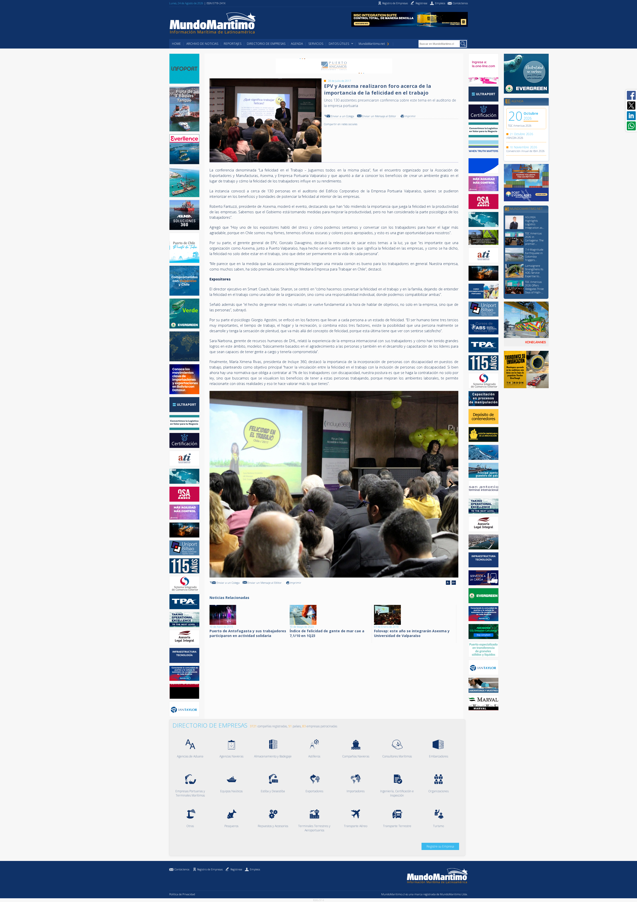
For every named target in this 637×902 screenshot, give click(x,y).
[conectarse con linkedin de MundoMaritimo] (631, 115)
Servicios (315, 44)
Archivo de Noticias (202, 44)
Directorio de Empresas (266, 44)
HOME (176, 44)
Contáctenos (181, 869)
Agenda (297, 44)
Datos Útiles (339, 44)
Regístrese (236, 869)
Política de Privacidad (182, 894)
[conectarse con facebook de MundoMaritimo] (631, 95)
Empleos (255, 869)
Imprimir (410, 116)
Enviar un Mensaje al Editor (379, 116)
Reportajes (232, 44)
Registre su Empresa (440, 846)
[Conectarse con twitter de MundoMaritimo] (631, 105)
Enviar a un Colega (342, 116)
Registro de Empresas (210, 869)
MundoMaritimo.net (372, 44)
